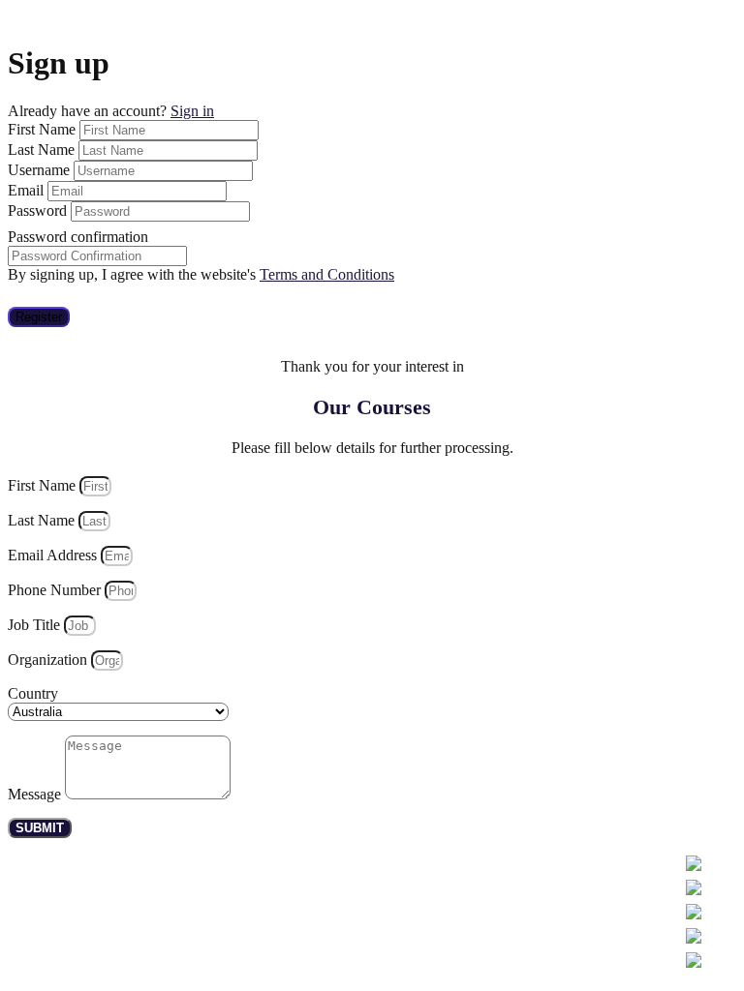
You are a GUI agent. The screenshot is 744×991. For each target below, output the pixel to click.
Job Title (36, 624)
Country (33, 693)
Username (41, 170)
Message (36, 794)
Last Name (43, 149)
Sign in (192, 111)
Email (27, 190)
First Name (43, 129)
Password (39, 210)
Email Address (54, 555)
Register (39, 317)
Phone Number (56, 590)
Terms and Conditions (327, 274)
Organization (49, 659)
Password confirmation (78, 236)
